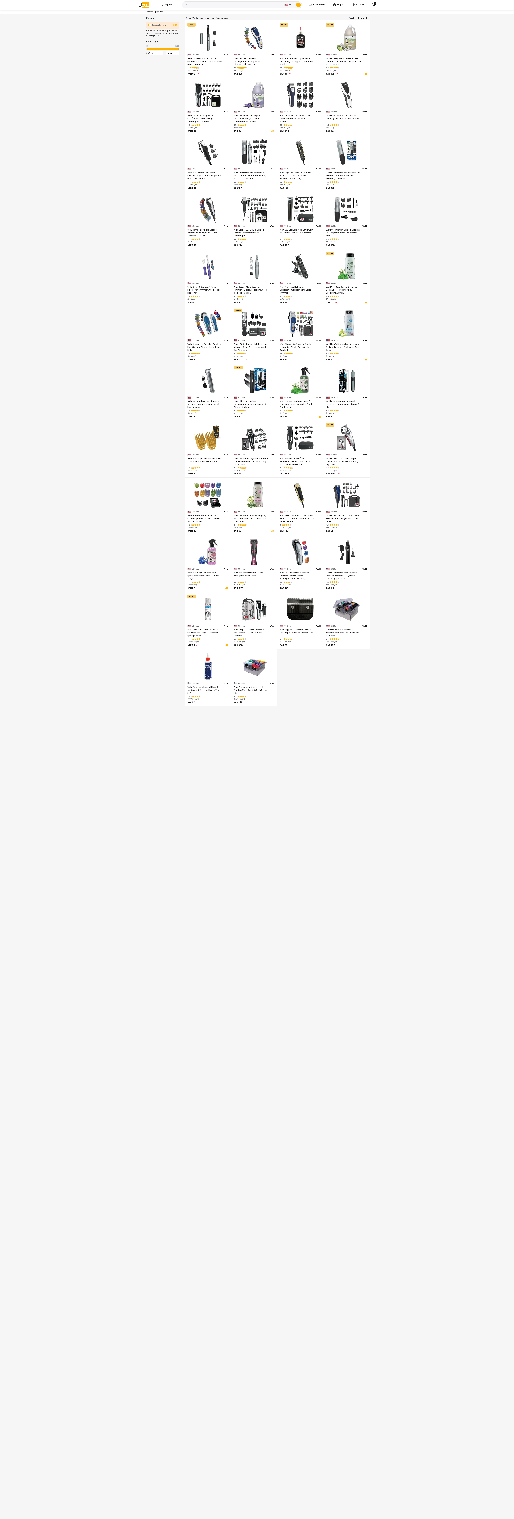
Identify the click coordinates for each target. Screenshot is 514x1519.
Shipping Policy (152, 35)
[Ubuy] (144, 4)
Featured (362, 18)
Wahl (226, 55)
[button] (318, 5)
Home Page (152, 12)
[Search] (298, 5)
